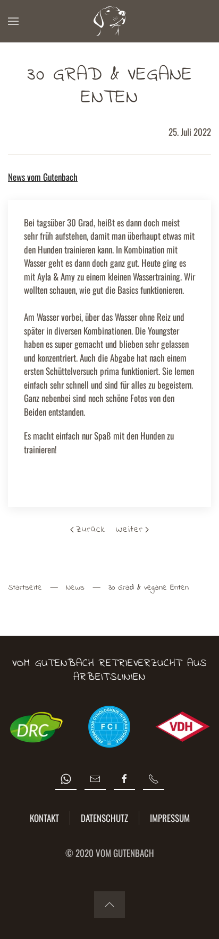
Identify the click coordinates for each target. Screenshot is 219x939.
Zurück (90, 529)
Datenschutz (104, 817)
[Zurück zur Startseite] (109, 21)
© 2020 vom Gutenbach (109, 852)
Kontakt (44, 817)
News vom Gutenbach (43, 176)
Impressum (170, 817)
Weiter (129, 529)
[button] (13, 21)
